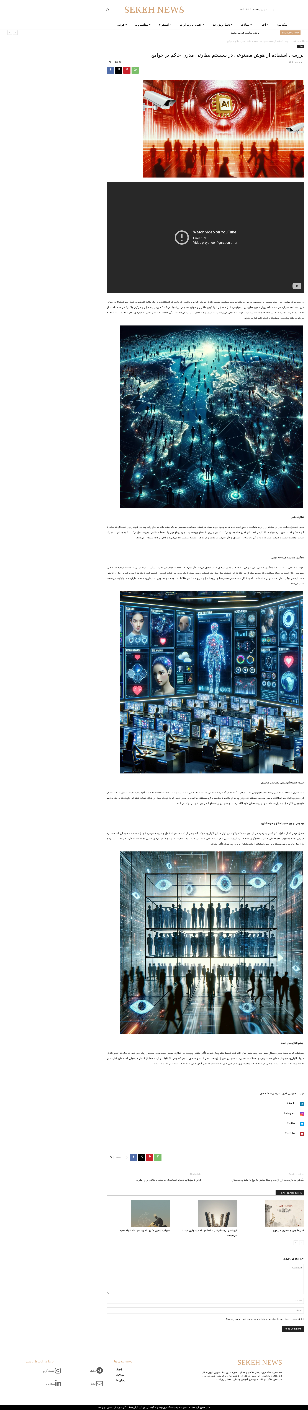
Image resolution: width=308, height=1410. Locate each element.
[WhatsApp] (135, 70)
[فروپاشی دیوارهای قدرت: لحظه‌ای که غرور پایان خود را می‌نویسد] (205, 1213)
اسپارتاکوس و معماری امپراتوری (241, 32)
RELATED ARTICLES (290, 1193)
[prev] (15, 32)
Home (305, 41)
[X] (118, 70)
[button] (107, 10)
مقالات (296, 41)
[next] (9, 32)
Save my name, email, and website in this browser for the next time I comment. (262, 1319)
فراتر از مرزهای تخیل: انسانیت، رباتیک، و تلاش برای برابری (168, 1180)
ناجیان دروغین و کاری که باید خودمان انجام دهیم (145, 1230)
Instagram (289, 1114)
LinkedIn (290, 1104)
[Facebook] (110, 70)
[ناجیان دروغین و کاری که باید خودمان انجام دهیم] (138, 1213)
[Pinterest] (126, 70)
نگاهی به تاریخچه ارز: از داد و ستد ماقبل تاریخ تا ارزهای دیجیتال (268, 1180)
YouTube (290, 1134)
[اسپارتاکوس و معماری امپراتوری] (272, 1213)
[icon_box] (98, 1373)
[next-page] (296, 1242)
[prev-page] (301, 1242)
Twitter (291, 1124)
